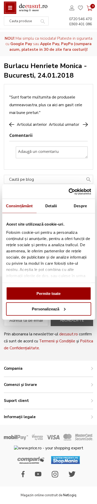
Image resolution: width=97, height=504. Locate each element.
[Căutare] (88, 180)
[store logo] (33, 8)
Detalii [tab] (51, 206)
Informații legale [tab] (20, 416)
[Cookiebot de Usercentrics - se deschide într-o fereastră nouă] (69, 191)
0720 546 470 (80, 18)
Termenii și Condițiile (57, 341)
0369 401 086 (80, 24)
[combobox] (26, 21)
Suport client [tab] (16, 400)
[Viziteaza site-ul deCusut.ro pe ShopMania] (65, 462)
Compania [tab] (13, 368)
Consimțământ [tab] (19, 206)
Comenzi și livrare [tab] (20, 384)
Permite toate (48, 293)
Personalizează (45, 309)
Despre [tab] (80, 206)
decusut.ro (68, 334)
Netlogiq (69, 495)
